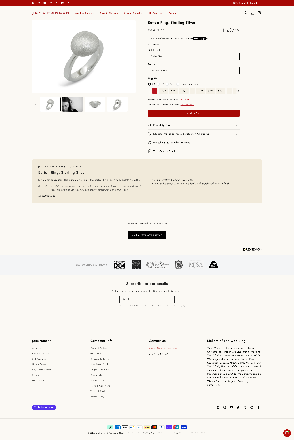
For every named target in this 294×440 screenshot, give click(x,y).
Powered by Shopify (117, 433)
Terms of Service (173, 306)
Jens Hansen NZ (102, 433)
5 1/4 (200, 90)
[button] (86, 13)
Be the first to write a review (147, 235)
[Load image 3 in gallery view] (95, 104)
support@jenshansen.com (163, 348)
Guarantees (96, 353)
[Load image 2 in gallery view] (72, 104)
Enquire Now (187, 104)
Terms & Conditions (100, 385)
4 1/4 (163, 90)
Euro (172, 84)
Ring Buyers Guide (99, 364)
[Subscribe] (171, 299)
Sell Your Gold (39, 358)
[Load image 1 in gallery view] (50, 104)
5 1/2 (210, 90)
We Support (38, 380)
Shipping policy (180, 433)
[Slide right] (132, 104)
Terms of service (164, 433)
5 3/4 (221, 90)
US (153, 84)
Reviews (36, 375)
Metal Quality (155, 50)
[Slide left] (35, 104)
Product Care (97, 380)
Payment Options (98, 348)
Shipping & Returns (100, 358)
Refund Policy (97, 396)
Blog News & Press (41, 369)
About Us (36, 348)
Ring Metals (96, 375)
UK (162, 84)
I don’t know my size (191, 84)
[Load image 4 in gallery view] (117, 104)
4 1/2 (173, 90)
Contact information (198, 433)
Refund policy (134, 433)
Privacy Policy (157, 306)
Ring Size (153, 78)
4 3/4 (184, 90)
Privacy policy (148, 433)
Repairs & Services (41, 353)
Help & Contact (39, 364)
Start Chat (185, 99)
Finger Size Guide (99, 369)
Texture (151, 64)
